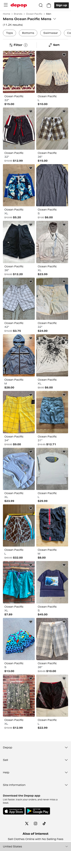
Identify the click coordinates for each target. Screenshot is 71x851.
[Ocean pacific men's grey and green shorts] (19, 72)
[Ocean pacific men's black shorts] (19, 242)
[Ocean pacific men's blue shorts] (52, 72)
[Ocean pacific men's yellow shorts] (19, 412)
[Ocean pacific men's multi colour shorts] (52, 639)
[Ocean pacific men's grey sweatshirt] (19, 469)
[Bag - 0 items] (49, 5)
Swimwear (50, 33)
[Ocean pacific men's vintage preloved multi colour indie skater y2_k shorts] (19, 129)
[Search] (41, 5)
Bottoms (28, 33)
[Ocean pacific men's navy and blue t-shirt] (52, 582)
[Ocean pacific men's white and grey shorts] (19, 299)
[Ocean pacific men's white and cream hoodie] (52, 242)
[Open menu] (5, 5)
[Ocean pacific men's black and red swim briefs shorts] (52, 525)
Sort (56, 45)
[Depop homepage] (19, 5)
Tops (9, 33)
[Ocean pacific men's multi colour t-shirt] (52, 355)
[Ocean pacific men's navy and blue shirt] (52, 185)
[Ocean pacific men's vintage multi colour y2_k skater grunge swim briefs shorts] (19, 525)
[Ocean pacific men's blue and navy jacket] (19, 355)
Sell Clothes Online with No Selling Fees (35, 839)
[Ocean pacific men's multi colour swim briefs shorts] (19, 185)
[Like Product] (30, 54)
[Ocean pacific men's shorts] (52, 129)
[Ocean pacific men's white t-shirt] (52, 469)
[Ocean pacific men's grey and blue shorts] (52, 412)
